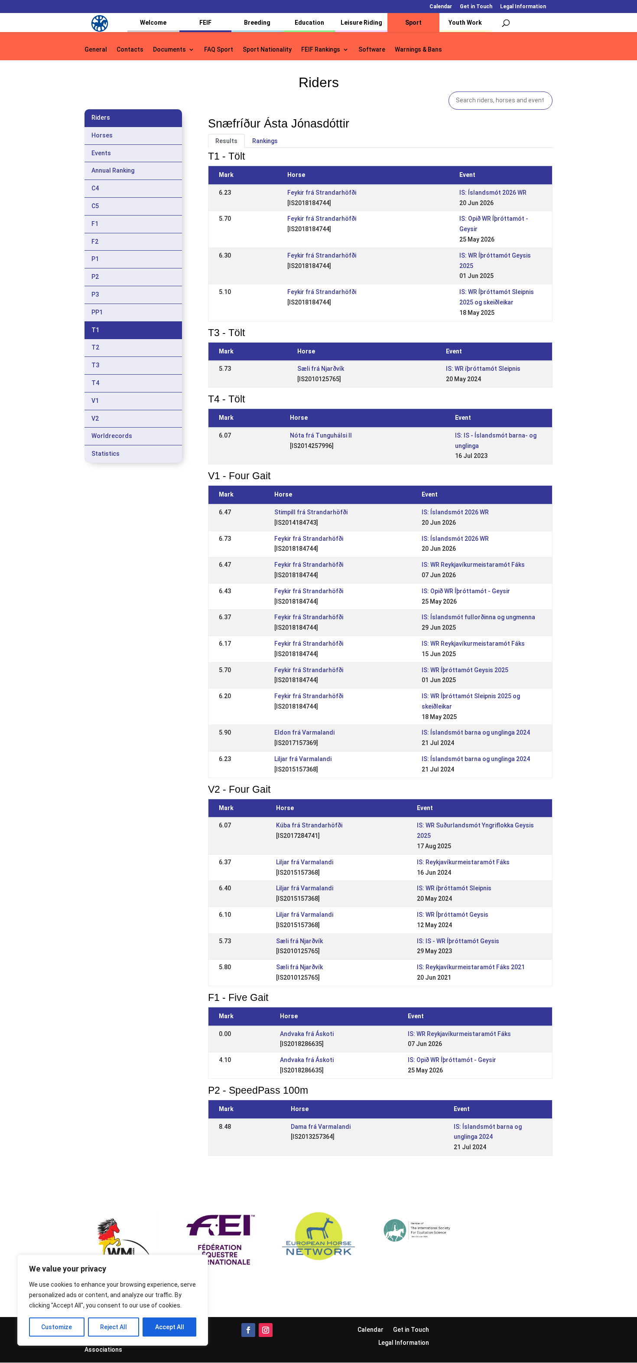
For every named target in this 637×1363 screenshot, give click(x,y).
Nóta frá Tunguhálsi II (321, 435)
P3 (95, 294)
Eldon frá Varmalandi (304, 732)
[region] (112, 1300)
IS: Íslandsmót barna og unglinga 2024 (476, 732)
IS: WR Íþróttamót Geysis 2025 (465, 670)
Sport (413, 22)
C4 (95, 188)
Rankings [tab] (265, 140)
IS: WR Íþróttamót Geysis (452, 914)
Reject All (113, 1327)
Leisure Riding (361, 22)
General (95, 49)
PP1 (97, 312)
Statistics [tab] (105, 453)
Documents (169, 49)
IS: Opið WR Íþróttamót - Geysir (466, 591)
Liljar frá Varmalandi (303, 758)
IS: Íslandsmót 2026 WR (492, 192)
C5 (95, 206)
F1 (94, 223)
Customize (56, 1327)
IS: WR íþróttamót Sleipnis (483, 368)
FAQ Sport (218, 49)
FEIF (205, 22)
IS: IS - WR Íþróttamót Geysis (458, 941)
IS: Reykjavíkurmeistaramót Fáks (463, 862)
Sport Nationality (267, 49)
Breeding (257, 22)
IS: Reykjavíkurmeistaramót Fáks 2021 (471, 967)
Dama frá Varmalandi (321, 1126)
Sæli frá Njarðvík (320, 368)
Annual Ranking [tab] (112, 170)
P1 (95, 258)
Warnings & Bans (418, 49)
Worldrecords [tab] (111, 435)
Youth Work (465, 22)
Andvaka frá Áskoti (307, 1033)
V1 (95, 400)
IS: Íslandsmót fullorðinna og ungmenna (478, 617)
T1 (95, 330)
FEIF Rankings (320, 49)
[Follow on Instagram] (266, 1330)
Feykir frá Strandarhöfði (321, 192)
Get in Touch (476, 7)
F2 (94, 241)
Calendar (440, 7)
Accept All (169, 1327)
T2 (95, 347)
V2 (95, 418)
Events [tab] (101, 153)
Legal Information (523, 7)
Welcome (153, 22)
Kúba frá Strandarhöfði (309, 825)
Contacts (130, 49)
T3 (95, 365)
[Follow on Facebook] (248, 1330)
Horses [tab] (102, 135)
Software (371, 49)
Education (309, 22)
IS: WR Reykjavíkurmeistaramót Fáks (473, 564)
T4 (95, 382)
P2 (95, 276)
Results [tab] (226, 140)
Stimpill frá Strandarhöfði (311, 512)
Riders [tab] (100, 117)
